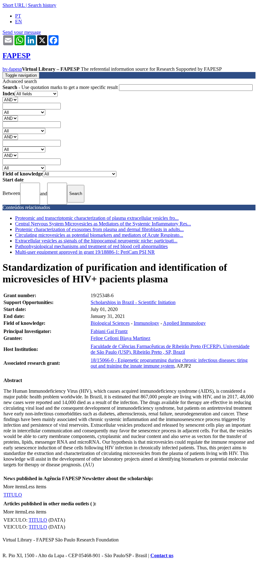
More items (14, 486)
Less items (35, 486)
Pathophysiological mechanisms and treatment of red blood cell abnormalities (91, 246)
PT (18, 16)
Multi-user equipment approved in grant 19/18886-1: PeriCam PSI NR (85, 252)
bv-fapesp (12, 69)
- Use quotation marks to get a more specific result (61, 87)
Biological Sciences (110, 323)
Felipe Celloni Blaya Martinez (120, 338)
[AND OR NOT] (10, 99)
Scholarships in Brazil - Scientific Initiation (133, 302)
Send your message (22, 32)
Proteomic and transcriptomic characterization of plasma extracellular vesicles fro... (97, 218)
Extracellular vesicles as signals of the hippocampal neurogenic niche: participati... (96, 240)
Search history (42, 5)
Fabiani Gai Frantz (109, 331)
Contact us (161, 555)
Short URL (14, 5)
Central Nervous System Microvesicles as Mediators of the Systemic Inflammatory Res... (103, 223)
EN (18, 21)
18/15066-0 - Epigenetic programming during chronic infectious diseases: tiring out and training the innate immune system (169, 363)
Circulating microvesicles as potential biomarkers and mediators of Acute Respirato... (99, 235)
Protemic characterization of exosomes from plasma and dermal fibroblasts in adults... (99, 229)
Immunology (146, 323)
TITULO (12, 494)
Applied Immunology (184, 323)
